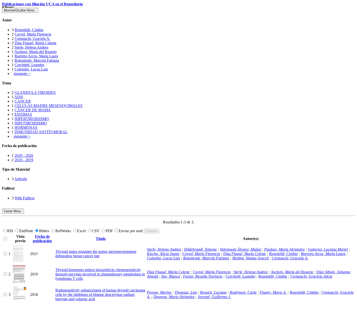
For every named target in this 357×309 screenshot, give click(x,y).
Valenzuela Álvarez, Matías (240, 249)
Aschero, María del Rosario (35, 52)
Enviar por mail (131, 231)
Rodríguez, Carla (243, 292)
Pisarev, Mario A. (273, 292)
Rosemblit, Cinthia (29, 30)
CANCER (23, 101)
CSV (96, 231)
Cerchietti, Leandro (29, 65)
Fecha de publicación (42, 238)
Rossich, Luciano (213, 292)
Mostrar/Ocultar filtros (20, 10)
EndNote (26, 231)
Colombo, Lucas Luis (31, 69)
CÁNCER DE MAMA (33, 110)
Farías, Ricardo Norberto (202, 276)
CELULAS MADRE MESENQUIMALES (49, 106)
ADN (18, 97)
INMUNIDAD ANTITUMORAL (41, 132)
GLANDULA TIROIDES (35, 92)
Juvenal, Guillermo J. (214, 297)
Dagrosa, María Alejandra (174, 297)
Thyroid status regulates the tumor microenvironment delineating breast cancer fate (95, 253)
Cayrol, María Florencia (33, 34)
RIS (10, 231)
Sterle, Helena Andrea (31, 47)
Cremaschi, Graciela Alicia (311, 276)
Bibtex (44, 231)
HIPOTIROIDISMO (31, 123)
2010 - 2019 (24, 160)
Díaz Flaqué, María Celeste (35, 43)
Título (101, 239)
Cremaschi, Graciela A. (32, 38)
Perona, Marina (159, 292)
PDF (110, 231)
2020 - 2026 (24, 155)
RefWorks (63, 231)
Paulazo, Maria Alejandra (284, 249)
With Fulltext (24, 198)
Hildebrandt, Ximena (200, 249)
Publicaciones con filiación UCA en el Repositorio (42, 4)
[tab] (178, 20)
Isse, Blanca (170, 276)
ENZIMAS (23, 114)
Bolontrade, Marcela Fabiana (37, 60)
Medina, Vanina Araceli (250, 258)
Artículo (20, 179)
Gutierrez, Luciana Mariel (328, 249)
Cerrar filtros (13, 211)
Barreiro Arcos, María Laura (36, 56)
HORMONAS (26, 127)
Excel (82, 231)
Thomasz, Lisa (186, 292)
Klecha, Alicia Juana (163, 254)
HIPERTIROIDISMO (32, 119)
